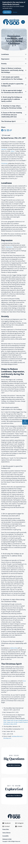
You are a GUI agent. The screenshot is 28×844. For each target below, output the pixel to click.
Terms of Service (6, 832)
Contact (7, 826)
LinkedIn (19, 826)
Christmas (4, 163)
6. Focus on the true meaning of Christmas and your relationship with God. (11, 115)
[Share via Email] (8, 130)
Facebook (7, 823)
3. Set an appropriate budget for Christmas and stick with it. (12, 91)
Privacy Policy (5, 829)
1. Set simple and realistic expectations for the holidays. (12, 78)
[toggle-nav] (23, 22)
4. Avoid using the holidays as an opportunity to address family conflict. (11, 99)
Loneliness (5, 54)
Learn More (7, 12)
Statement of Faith (7, 839)
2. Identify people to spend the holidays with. (12, 85)
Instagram (20, 823)
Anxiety (4, 63)
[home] (11, 22)
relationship (13, 648)
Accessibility (5, 835)
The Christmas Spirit (8, 121)
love (24, 681)
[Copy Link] (11, 130)
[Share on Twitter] (5, 130)
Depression (5, 59)
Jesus (12, 151)
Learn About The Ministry (14, 795)
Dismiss (15, 12)
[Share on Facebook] (2, 130)
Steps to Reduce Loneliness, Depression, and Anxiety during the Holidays (12, 70)
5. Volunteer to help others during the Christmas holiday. (11, 107)
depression (9, 247)
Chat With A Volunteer (14, 765)
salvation (4, 149)
